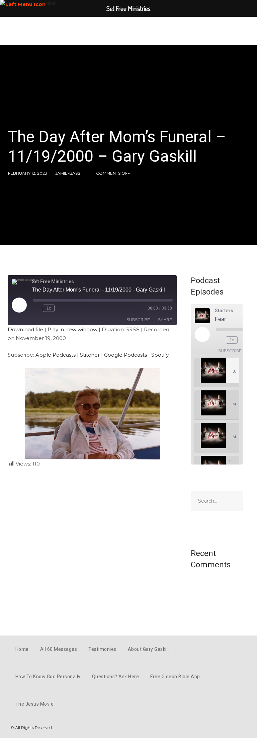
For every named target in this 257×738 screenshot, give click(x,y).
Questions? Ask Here (115, 676)
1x (49, 308)
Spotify (160, 355)
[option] (217, 372)
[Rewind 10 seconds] (36, 308)
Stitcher (90, 355)
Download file (25, 329)
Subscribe (138, 320)
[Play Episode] (19, 305)
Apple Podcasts (55, 355)
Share (165, 320)
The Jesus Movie (34, 704)
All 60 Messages (58, 649)
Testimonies (102, 649)
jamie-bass (67, 173)
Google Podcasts (125, 355)
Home (22, 649)
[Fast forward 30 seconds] (61, 308)
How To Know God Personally (48, 676)
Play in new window (72, 329)
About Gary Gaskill (148, 649)
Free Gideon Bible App (175, 676)
